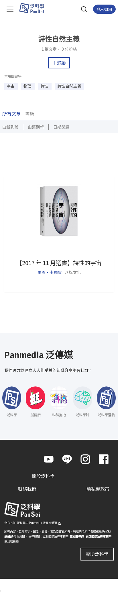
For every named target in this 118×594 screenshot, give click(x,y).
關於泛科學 (43, 475)
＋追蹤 (59, 62)
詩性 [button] (44, 86)
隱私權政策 (97, 488)
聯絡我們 (27, 488)
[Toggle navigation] (10, 9)
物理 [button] (27, 86)
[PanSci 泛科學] (34, 8)
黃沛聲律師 (77, 536)
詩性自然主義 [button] (69, 86)
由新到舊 (10, 127)
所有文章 (11, 113)
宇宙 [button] (11, 86)
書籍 (29, 113)
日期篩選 (61, 127)
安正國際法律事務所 (98, 536)
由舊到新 (36, 127)
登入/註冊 (104, 9)
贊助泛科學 (97, 553)
